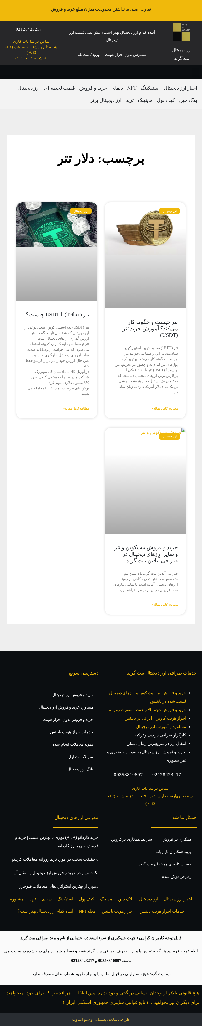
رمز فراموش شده (176, 876)
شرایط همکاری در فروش (131, 839)
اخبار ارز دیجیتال (180, 88)
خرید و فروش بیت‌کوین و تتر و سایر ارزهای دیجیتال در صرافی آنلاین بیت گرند (146, 554)
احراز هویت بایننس (118, 911)
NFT (131, 88)
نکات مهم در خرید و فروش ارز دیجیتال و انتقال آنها (55, 872)
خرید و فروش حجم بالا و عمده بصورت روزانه (147, 709)
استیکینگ (150, 88)
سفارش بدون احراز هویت (126, 54)
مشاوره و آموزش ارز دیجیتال (161, 726)
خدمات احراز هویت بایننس (71, 732)
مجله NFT (87, 911)
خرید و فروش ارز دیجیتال (72, 695)
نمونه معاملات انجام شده (72, 744)
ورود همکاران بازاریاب (173, 852)
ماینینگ (145, 100)
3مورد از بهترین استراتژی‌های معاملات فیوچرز (58, 886)
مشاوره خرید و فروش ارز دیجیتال (66, 707)
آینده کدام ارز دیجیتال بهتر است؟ (45, 911)
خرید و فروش (93, 88)
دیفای (117, 88)
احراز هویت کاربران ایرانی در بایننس (155, 718)
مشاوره (17, 899)
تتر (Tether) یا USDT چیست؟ (57, 314)
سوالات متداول (80, 757)
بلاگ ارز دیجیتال (80, 769)
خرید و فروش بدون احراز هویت (68, 719)
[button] (195, 72)
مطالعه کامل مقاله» (165, 408)
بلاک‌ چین (188, 100)
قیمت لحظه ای (59, 88)
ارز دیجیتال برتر (106, 100)
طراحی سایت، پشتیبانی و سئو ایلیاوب (101, 1020)
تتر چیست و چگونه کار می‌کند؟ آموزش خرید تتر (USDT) (150, 328)
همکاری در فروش (177, 839)
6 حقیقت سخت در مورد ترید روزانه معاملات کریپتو (55, 859)
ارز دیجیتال (29, 88)
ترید (130, 100)
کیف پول (166, 100)
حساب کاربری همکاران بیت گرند (165, 864)
